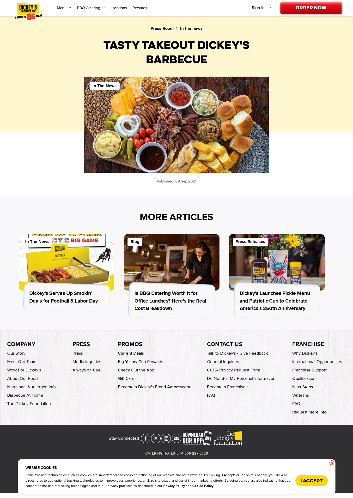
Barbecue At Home (25, 395)
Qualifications (304, 378)
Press (81, 344)
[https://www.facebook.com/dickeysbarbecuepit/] (145, 441)
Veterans (300, 395)
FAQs (297, 403)
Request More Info (309, 412)
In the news (191, 28)
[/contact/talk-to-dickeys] (176, 441)
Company (21, 344)
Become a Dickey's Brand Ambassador (154, 386)
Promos (130, 344)
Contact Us (224, 344)
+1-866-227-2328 (194, 453)
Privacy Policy (174, 486)
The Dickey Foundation (29, 403)
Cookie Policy (202, 486)
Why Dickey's (304, 353)
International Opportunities (317, 361)
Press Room (162, 28)
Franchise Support (309, 370)
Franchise (308, 344)
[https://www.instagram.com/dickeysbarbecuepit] (166, 441)
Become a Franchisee (227, 386)
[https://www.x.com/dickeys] (156, 441)
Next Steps (302, 386)
